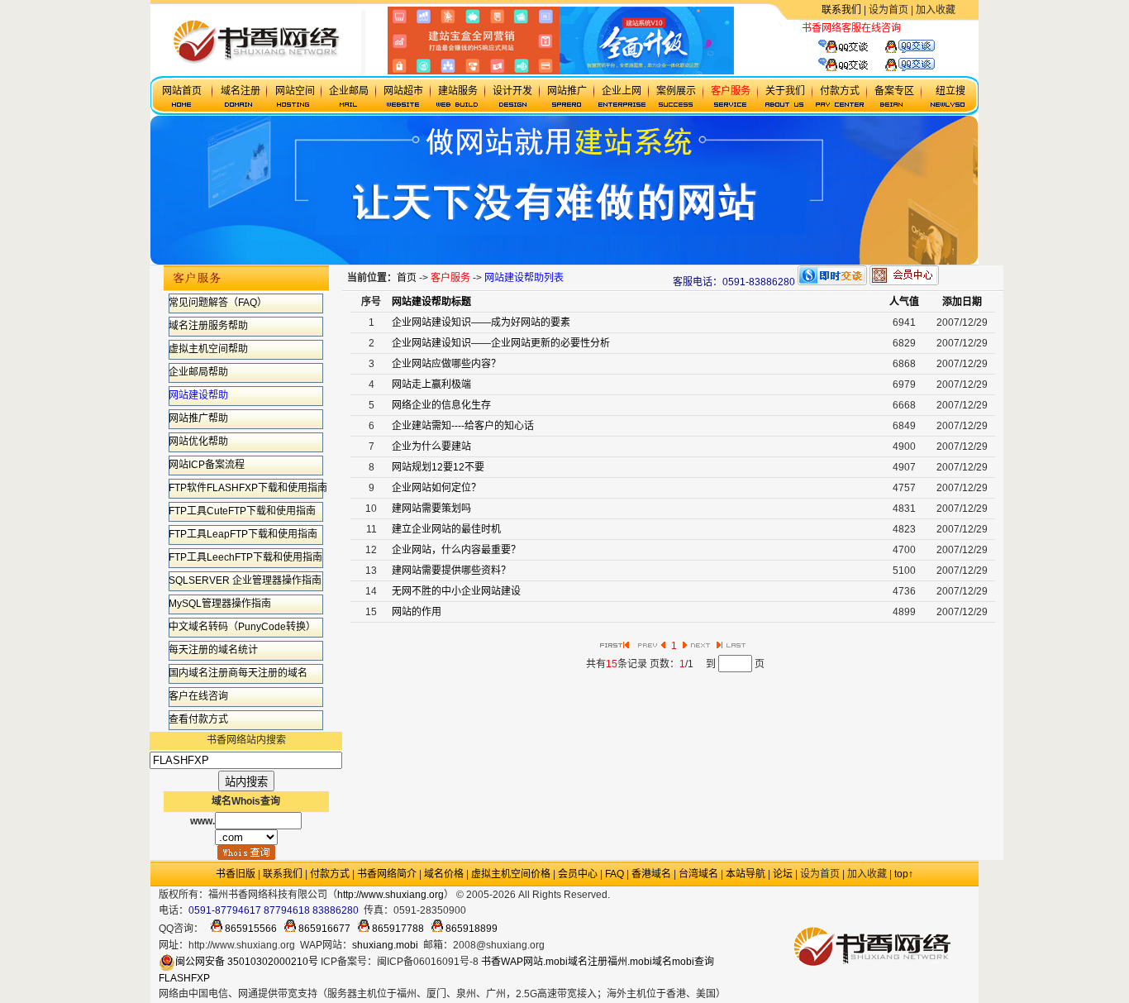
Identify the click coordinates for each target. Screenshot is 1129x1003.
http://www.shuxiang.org (390, 894)
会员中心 (578, 874)
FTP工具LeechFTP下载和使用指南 (245, 557)
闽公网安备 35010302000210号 (246, 961)
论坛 (783, 874)
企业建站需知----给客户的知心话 (463, 426)
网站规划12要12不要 (438, 467)
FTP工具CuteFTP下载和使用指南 (242, 511)
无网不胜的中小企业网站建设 (456, 591)
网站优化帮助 (198, 441)
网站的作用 (416, 612)
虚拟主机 (921, 28)
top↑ (903, 874)
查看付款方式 (198, 719)
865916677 (323, 928)
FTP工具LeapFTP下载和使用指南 (243, 534)
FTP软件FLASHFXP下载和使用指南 (248, 488)
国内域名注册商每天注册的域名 (238, 673)
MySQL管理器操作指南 (220, 603)
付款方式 (330, 874)
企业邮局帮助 (198, 372)
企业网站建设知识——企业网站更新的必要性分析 (501, 343)
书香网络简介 (387, 874)
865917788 (396, 928)
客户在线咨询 (198, 696)
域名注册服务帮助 (208, 326)
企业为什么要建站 (431, 446)
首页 (407, 278)
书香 (491, 961)
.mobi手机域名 (684, 894)
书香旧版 (235, 874)
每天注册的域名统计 (213, 650)
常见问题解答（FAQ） (218, 302)
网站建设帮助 (198, 395)
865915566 (249, 928)
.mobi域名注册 (575, 961)
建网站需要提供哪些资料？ (451, 570)
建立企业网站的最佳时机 (446, 529)
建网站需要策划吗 (431, 508)
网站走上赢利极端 (431, 384)
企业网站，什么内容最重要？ (456, 550)
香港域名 (651, 874)
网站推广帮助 (198, 418)
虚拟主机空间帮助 (208, 349)
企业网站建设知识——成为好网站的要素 (481, 322)
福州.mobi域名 (639, 961)
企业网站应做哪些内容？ (446, 364)
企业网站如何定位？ (436, 488)
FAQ (614, 874)
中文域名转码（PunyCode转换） (242, 627)
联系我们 (841, 10)
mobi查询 (693, 961)
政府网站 (630, 894)
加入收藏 (935, 10)
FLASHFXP (184, 978)
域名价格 (444, 874)
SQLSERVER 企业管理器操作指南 (245, 580)
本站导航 (745, 874)
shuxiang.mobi (385, 945)
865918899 (470, 928)
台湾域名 (698, 874)
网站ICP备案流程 (207, 464)
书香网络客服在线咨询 (851, 28)
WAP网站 (522, 961)
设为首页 (888, 10)
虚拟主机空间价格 (510, 874)
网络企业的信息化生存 (441, 405)
